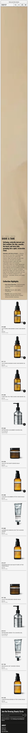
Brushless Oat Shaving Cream (14, 654)
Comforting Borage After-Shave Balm (14, 687)
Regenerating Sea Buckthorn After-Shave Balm (14, 553)
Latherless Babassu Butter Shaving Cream (14, 518)
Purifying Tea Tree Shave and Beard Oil (14, 384)
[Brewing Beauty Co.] (7, 5)
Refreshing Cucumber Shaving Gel (14, 417)
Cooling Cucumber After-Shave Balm (14, 484)
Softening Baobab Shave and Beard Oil (14, 351)
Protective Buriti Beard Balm (14, 451)
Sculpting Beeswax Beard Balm (14, 587)
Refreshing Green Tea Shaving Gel (14, 620)
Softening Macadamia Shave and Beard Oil (14, 317)
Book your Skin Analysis (14, 1)
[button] (15, 4)
